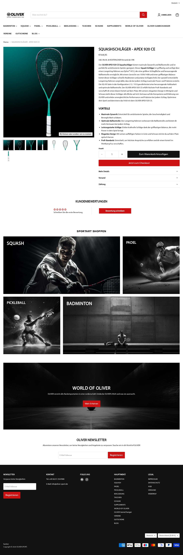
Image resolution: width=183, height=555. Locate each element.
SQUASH (25, 26)
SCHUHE (99, 26)
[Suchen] (143, 15)
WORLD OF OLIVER (134, 26)
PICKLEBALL (52, 26)
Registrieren (116, 455)
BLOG (35, 34)
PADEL (37, 26)
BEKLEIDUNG (70, 26)
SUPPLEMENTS (114, 26)
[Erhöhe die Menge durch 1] (122, 154)
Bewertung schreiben (115, 211)
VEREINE (7, 34)
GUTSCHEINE (22, 34)
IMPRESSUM (153, 479)
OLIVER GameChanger (158, 26)
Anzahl (101, 148)
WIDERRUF (152, 494)
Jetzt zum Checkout (139, 163)
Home (6, 42)
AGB (150, 486)
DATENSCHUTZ (154, 483)
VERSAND (152, 490)
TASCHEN (86, 26)
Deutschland (167, 536)
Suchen (6, 544)
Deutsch (174, 3)
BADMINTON (9, 26)
